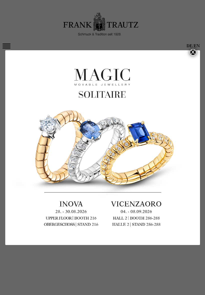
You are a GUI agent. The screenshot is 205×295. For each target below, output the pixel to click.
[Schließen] (193, 52)
